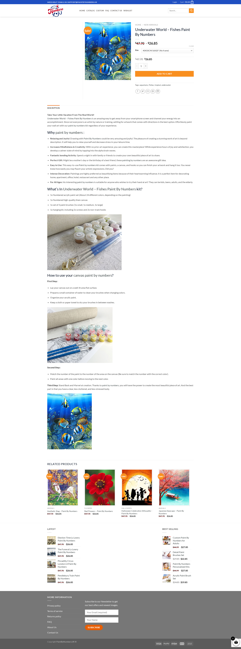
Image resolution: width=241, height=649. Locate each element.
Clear (191, 46)
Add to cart (164, 73)
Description (53, 108)
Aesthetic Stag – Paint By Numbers (62, 511)
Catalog (90, 10)
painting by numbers (132, 160)
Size (136, 50)
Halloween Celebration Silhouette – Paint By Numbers (136, 512)
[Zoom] (88, 76)
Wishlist (127, 10)
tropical (158, 85)
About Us (51, 627)
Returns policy (54, 616)
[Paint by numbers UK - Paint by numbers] (61, 10)
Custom (100, 10)
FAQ (107, 10)
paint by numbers (69, 132)
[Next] (193, 496)
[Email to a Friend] (147, 91)
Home (82, 10)
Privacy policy (54, 605)
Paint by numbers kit (89, 165)
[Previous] (47, 496)
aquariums (144, 85)
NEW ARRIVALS (151, 25)
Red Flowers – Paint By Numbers (98, 511)
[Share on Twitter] (142, 91)
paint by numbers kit (78, 125)
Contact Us (116, 10)
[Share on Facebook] (137, 91)
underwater (166, 85)
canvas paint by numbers (92, 275)
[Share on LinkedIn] (158, 91)
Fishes (151, 85)
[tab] (53, 108)
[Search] (191, 10)
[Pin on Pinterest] (152, 91)
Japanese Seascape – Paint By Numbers (171, 512)
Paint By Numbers (92, 138)
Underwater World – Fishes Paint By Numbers (69, 118)
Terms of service (54, 611)
